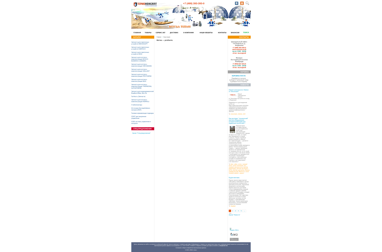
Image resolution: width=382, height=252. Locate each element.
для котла (241, 170)
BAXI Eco (242, 171)
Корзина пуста (239, 76)
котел (240, 164)
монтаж (235, 170)
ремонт (242, 173)
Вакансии (235, 32)
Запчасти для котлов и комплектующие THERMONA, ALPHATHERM (141, 86)
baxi (232, 164)
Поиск (246, 32)
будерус (233, 206)
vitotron (240, 114)
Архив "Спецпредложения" (141, 133)
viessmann (234, 114)
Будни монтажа (234, 177)
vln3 (244, 114)
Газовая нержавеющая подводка (142, 113)
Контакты (222, 32)
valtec (235, 164)
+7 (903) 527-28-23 (239, 64)
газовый (231, 167)
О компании (188, 32)
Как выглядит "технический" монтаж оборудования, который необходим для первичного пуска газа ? (238, 121)
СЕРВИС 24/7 (160, 32)
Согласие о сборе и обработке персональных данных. (191, 248)
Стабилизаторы (136, 105)
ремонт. (236, 173)
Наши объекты (206, 32)
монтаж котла (238, 167)
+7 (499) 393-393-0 (193, 3)
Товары (148, 32)
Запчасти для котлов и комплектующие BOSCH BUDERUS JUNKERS (139, 59)
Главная (137, 32)
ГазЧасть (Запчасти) (138, 96)
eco (245, 165)
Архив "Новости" (234, 215)
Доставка (174, 32)
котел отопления (238, 165)
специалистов (223, 245)
